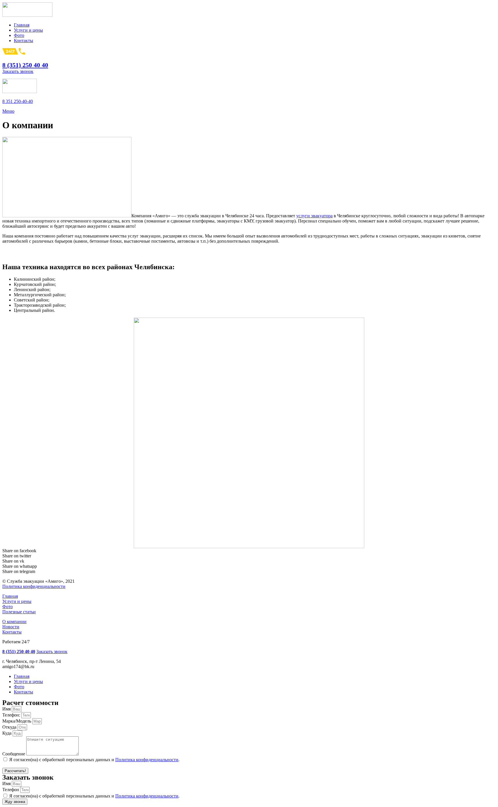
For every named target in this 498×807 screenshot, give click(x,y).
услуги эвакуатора (314, 215)
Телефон (11, 789)
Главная (10, 596)
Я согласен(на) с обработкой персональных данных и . (94, 759)
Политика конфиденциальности (33, 586)
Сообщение (14, 753)
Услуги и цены (16, 601)
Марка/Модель (17, 721)
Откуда (10, 727)
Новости (10, 626)
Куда (7, 733)
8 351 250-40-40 (17, 101)
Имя (7, 708)
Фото (7, 606)
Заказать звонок (17, 71)
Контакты (12, 631)
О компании (14, 621)
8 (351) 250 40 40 (25, 65)
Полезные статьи (19, 611)
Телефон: (11, 714)
